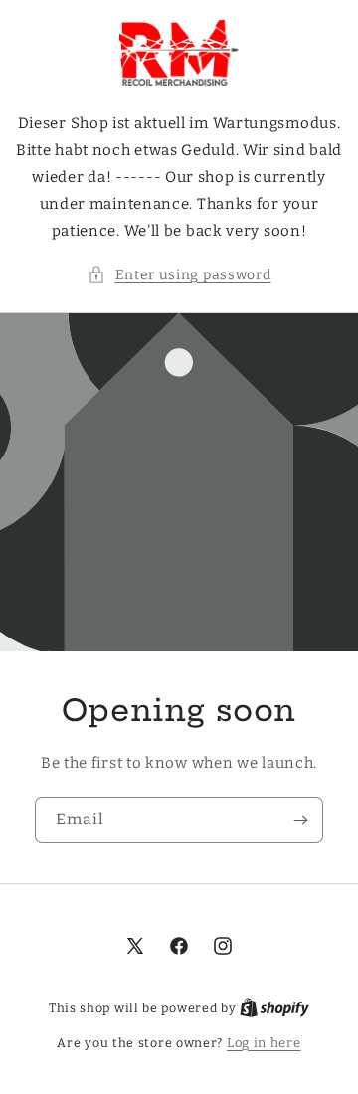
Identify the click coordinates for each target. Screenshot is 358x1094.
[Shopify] (274, 1008)
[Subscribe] (300, 820)
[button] (179, 275)
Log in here (264, 1042)
